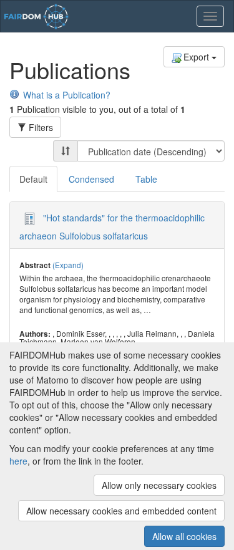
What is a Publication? (66, 95)
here (18, 461)
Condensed (91, 179)
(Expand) (68, 264)
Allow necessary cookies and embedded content (121, 510)
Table (146, 179)
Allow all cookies (184, 536)
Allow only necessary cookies (159, 485)
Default (33, 179)
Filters (39, 127)
